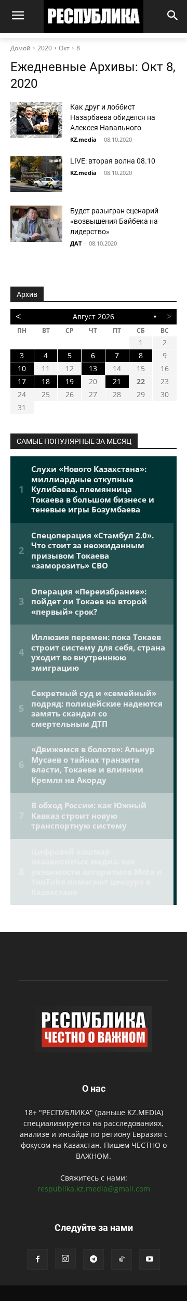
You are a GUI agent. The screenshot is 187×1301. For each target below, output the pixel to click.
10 (22, 368)
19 (69, 381)
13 (93, 368)
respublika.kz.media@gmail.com (93, 1189)
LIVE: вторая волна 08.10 (112, 161)
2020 (44, 48)
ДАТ (76, 243)
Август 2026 (93, 316)
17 (22, 381)
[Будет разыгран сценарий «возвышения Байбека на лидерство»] (36, 224)
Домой (20, 48)
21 (117, 381)
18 (46, 381)
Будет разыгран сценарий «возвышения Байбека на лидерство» (114, 221)
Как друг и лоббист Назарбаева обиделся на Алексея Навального (112, 117)
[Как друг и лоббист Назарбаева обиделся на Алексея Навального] (36, 120)
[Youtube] (149, 1259)
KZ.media (83, 139)
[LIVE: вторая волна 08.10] (36, 174)
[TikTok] (121, 1259)
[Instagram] (65, 1259)
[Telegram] (93, 1259)
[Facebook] (37, 1259)
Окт (64, 48)
